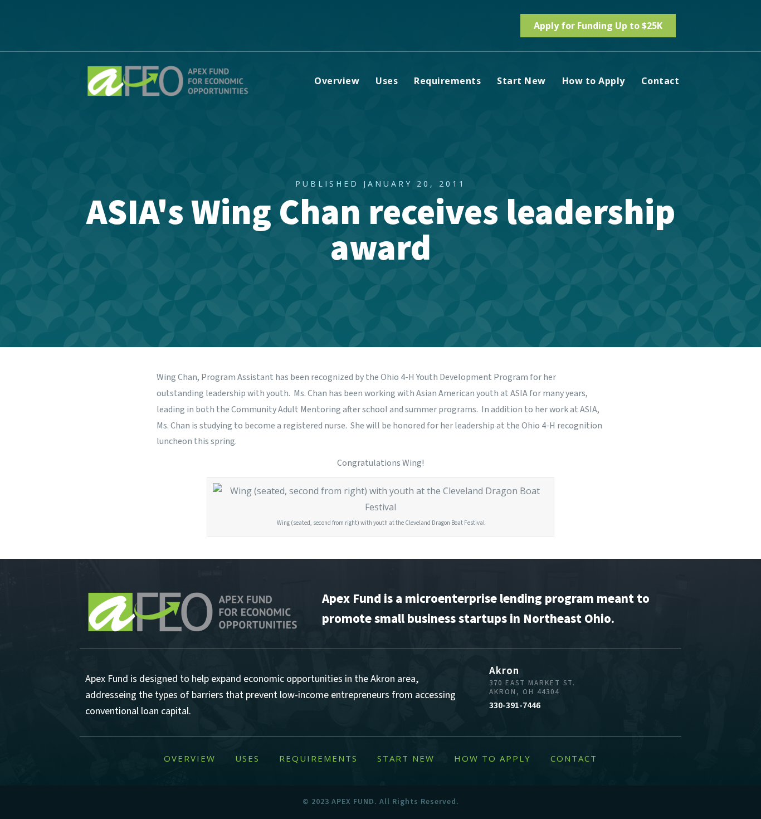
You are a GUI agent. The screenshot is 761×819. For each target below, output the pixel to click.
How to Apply (593, 81)
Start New (521, 81)
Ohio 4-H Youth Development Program (454, 377)
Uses (386, 81)
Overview (336, 81)
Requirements (447, 81)
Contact (660, 81)
